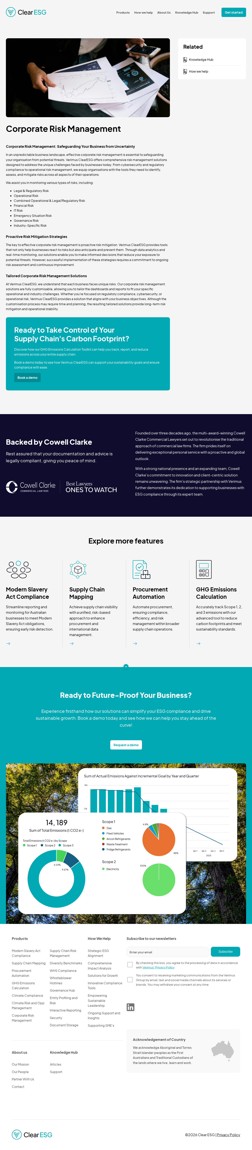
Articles (55, 1064)
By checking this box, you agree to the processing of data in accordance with (187, 965)
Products (123, 12)
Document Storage (64, 1025)
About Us (164, 12)
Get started (234, 12)
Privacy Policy (228, 1134)
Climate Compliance (27, 995)
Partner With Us (23, 1079)
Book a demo (27, 377)
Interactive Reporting (65, 1010)
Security (56, 1018)
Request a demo (126, 745)
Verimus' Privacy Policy (158, 967)
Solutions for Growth (103, 975)
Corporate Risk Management (23, 1018)
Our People (20, 1072)
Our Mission (20, 1064)
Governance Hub (62, 990)
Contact (18, 1086)
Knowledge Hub (186, 12)
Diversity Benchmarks (66, 963)
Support (209, 12)
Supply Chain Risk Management (63, 953)
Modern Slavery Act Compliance (27, 593)
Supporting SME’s (101, 1025)
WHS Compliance (63, 970)
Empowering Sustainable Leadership (97, 1000)
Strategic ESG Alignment (98, 953)
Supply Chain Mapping (87, 593)
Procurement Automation (150, 593)
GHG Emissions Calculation (216, 593)
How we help (143, 12)
